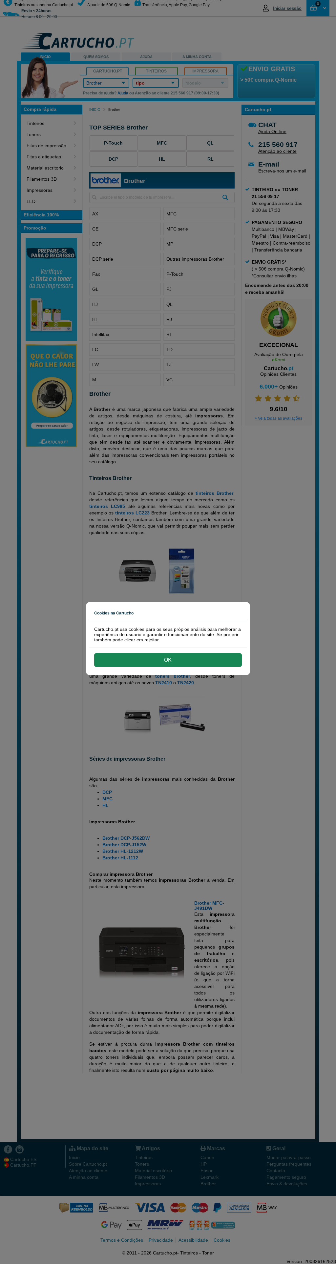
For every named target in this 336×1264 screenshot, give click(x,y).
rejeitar (151, 639)
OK (168, 660)
